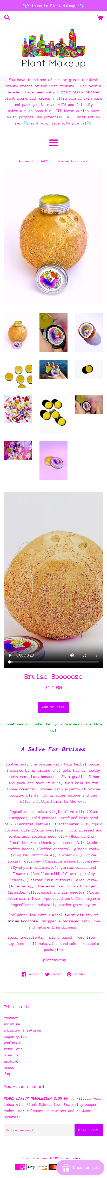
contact (11, 1018)
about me (12, 1024)
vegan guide (15, 1036)
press (9, 1067)
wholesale (13, 1043)
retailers (13, 1049)
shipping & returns (22, 1030)
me (17, 123)
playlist (12, 1055)
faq (7, 1074)
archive (11, 1061)
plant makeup (73, 1158)
